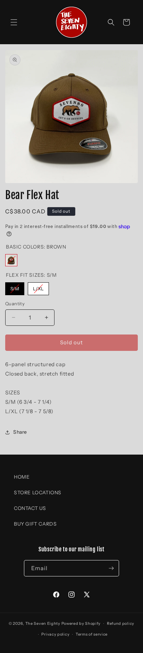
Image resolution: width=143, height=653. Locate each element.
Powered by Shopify (81, 623)
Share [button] (20, 432)
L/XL (38, 286)
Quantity (15, 303)
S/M (14, 286)
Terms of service (92, 634)
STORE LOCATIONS (37, 492)
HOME (22, 477)
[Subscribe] (111, 568)
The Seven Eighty (42, 623)
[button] (14, 22)
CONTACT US (30, 508)
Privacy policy (55, 634)
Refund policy (120, 623)
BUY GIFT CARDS (35, 524)
